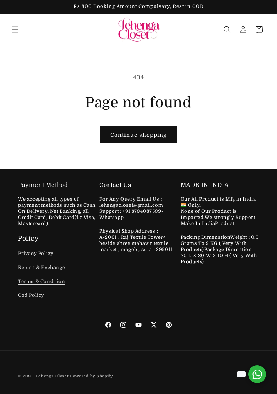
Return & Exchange (41, 267)
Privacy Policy (35, 253)
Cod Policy (31, 295)
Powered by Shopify (91, 376)
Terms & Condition (41, 281)
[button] (15, 29)
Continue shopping (138, 135)
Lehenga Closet (52, 376)
